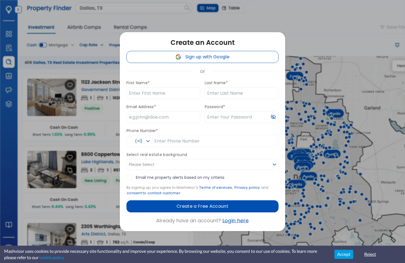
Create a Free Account (202, 206)
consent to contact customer (153, 193)
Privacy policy (247, 187)
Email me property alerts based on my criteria (180, 177)
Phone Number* (142, 130)
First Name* (138, 83)
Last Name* (216, 83)
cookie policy (51, 257)
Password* (215, 106)
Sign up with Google (207, 57)
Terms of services (215, 187)
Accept (343, 254)
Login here (236, 220)
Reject (370, 254)
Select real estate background (156, 154)
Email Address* (141, 106)
